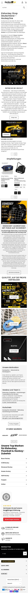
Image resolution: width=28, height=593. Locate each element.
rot (21, 185)
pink (21, 187)
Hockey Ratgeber (14, 424)
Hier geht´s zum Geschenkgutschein (12, 418)
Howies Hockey (7, 139)
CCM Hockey (14, 463)
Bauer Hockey (14, 458)
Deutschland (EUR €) (13, 579)
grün (16, 189)
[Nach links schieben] (12, 154)
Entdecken (6, 134)
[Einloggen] (22, 2)
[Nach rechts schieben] (15, 154)
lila (24, 187)
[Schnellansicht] (6, 185)
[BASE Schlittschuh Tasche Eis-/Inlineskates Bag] (20, 168)
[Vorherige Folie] (6, 83)
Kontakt (4, 573)
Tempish (14, 480)
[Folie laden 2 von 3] (12, 83)
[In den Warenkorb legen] (2, 185)
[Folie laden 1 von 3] (9, 83)
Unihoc (14, 484)
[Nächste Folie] (18, 83)
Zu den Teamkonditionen (9, 402)
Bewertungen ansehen (12, 519)
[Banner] (5, 435)
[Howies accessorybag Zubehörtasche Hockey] (7, 168)
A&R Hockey (14, 476)
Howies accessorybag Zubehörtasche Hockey (7, 179)
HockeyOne (10, 587)
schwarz (17, 185)
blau (24, 185)
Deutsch (10, 583)
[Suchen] (24, 7)
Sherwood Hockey (14, 467)
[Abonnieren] (25, 553)
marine (16, 187)
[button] (2, 3)
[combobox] (14, 7)
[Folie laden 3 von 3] (15, 83)
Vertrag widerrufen (8, 561)
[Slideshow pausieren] (21, 83)
